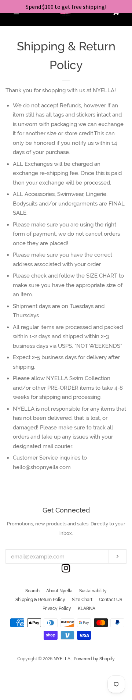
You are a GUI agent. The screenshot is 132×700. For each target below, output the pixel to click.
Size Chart (82, 599)
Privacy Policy (57, 608)
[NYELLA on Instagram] (66, 570)
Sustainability (93, 590)
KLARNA (86, 608)
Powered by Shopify (94, 658)
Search (32, 590)
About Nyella (59, 590)
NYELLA (62, 658)
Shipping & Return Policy (40, 599)
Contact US (110, 599)
